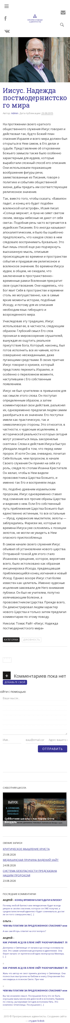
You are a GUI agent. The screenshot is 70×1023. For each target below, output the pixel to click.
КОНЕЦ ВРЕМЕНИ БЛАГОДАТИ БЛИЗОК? (38, 900)
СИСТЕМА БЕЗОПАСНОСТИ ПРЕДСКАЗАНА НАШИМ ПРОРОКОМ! (30, 873)
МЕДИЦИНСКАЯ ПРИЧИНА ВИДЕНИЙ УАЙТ (31, 860)
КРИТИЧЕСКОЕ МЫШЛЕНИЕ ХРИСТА (26, 849)
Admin (14, 113)
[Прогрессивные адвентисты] (35, 18)
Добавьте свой (14, 682)
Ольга (7, 921)
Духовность (31, 639)
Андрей (8, 900)
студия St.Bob (36, 1020)
